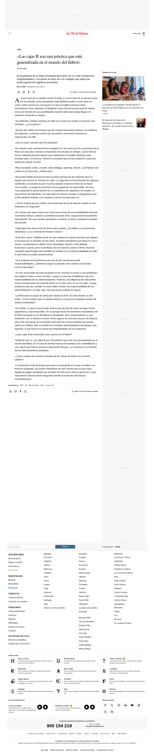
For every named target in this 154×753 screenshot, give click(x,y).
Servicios (12, 615)
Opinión (82, 577)
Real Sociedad (34, 385)
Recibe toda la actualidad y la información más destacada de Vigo (81, 691)
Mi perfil (11, 580)
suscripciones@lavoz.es (95, 726)
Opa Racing (84, 629)
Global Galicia (120, 565)
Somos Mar (84, 600)
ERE (21, 385)
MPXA (113, 733)
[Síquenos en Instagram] (119, 705)
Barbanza (48, 569)
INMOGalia (13, 623)
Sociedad (83, 584)
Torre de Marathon (86, 621)
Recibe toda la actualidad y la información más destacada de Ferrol (127, 681)
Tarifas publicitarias (16, 611)
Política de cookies (72, 750)
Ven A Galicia (120, 584)
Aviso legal (44, 750)
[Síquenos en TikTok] (139, 705)
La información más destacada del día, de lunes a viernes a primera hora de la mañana (35, 661)
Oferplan (12, 619)
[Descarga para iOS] (39, 707)
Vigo (46, 604)
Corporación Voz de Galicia (35, 733)
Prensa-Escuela (105, 733)
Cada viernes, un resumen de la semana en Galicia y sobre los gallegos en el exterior (35, 681)
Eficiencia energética (17, 640)
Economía (83, 565)
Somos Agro (84, 596)
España (82, 569)
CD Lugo (83, 633)
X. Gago (105, 113)
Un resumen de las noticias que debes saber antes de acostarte (79, 661)
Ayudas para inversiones (19, 644)
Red (116, 577)
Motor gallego (85, 649)
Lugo (46, 588)
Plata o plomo (120, 581)
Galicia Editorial (122, 733)
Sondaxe (79, 733)
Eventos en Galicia (16, 627)
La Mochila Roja (121, 596)
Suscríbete (13, 570)
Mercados (118, 607)
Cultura (82, 588)
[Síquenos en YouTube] (132, 705)
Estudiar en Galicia (122, 569)
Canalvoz (86, 733)
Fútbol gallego (85, 645)
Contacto (12, 631)
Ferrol (46, 581)
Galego (117, 547)
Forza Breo (83, 641)
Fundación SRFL (50, 733)
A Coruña (48, 557)
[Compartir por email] (24, 92)
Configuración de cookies (105, 750)
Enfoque (117, 588)
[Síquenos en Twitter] (112, 705)
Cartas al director (15, 598)
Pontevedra (49, 596)
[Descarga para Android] (45, 707)
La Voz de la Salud (122, 557)
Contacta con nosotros (18, 601)
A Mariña (47, 561)
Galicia (82, 561)
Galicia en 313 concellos (54, 608)
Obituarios (83, 604)
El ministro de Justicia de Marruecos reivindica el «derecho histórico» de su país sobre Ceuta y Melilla (118, 124)
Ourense (47, 592)
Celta (42, 385)
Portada (82, 557)
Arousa (47, 565)
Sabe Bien (118, 561)
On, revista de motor (122, 623)
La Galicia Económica (88, 608)
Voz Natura (95, 733)
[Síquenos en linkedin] (125, 705)
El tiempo (83, 612)
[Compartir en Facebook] (29, 92)
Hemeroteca (13, 566)
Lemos (47, 584)
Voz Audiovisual (62, 733)
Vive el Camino (120, 592)
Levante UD (49, 385)
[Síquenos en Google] (112, 712)
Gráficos (82, 592)
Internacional (84, 573)
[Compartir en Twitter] (34, 92)
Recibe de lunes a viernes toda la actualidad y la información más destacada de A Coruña (81, 681)
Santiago (47, 600)
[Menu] (10, 33)
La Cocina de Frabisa (123, 573)
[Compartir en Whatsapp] (19, 92)
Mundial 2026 (85, 618)
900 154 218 (59, 725)
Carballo (47, 573)
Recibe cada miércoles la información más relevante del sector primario (80, 671)
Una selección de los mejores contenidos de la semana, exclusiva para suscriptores (125, 661)
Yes (115, 615)
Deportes (83, 581)
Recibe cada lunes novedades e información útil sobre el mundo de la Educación (34, 671)
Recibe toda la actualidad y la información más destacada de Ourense (127, 691)
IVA (26, 385)
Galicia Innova (120, 600)
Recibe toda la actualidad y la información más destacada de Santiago (35, 691)
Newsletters (13, 584)
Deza (46, 577)
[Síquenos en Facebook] (105, 705)
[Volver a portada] (77, 33)
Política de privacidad (57, 750)
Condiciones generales (87, 750)
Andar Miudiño (85, 637)
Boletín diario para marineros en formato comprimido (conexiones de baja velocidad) (124, 671)
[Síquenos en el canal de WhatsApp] (105, 712)
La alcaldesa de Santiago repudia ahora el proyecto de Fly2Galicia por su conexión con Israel (123, 107)
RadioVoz (71, 733)
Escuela (117, 619)
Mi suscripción (14, 558)
